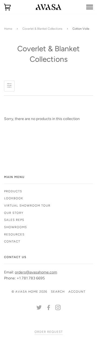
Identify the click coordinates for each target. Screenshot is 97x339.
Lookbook (13, 198)
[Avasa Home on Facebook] (48, 308)
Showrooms (15, 227)
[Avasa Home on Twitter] (39, 308)
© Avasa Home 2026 (29, 291)
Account (76, 291)
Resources (14, 234)
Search (58, 291)
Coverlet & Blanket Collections (42, 28)
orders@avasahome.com (36, 272)
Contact (12, 241)
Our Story (13, 213)
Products (13, 191)
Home (8, 28)
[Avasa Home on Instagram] (58, 308)
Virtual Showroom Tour (27, 205)
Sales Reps (14, 220)
